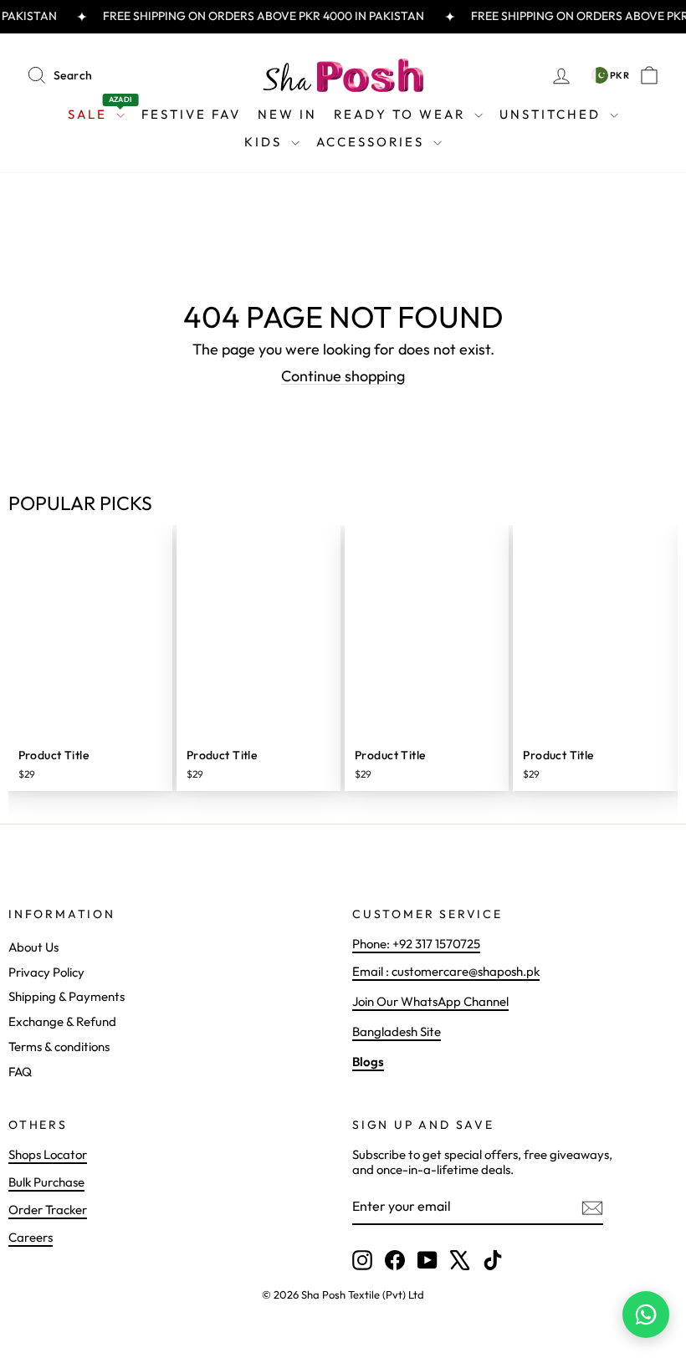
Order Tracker (47, 1210)
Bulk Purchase (46, 1182)
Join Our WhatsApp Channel (430, 1001)
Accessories (372, 142)
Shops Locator (47, 1154)
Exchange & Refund (62, 1021)
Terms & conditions (59, 1046)
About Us (33, 947)
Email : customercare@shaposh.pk (446, 971)
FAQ (20, 1072)
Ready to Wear (402, 114)
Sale (100, 111)
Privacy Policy (46, 972)
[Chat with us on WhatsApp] (645, 1314)
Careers (30, 1237)
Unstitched (552, 114)
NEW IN (287, 114)
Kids (265, 142)
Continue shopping (343, 375)
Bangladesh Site (396, 1031)
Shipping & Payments (66, 996)
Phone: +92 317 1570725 (416, 944)
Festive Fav (191, 114)
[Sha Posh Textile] (343, 75)
